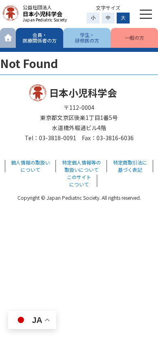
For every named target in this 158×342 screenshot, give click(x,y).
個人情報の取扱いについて (30, 166)
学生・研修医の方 (87, 37)
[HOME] (8, 38)
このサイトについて (79, 180)
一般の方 (134, 37)
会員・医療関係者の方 (40, 37)
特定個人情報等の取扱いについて (81, 166)
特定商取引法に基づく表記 (130, 166)
